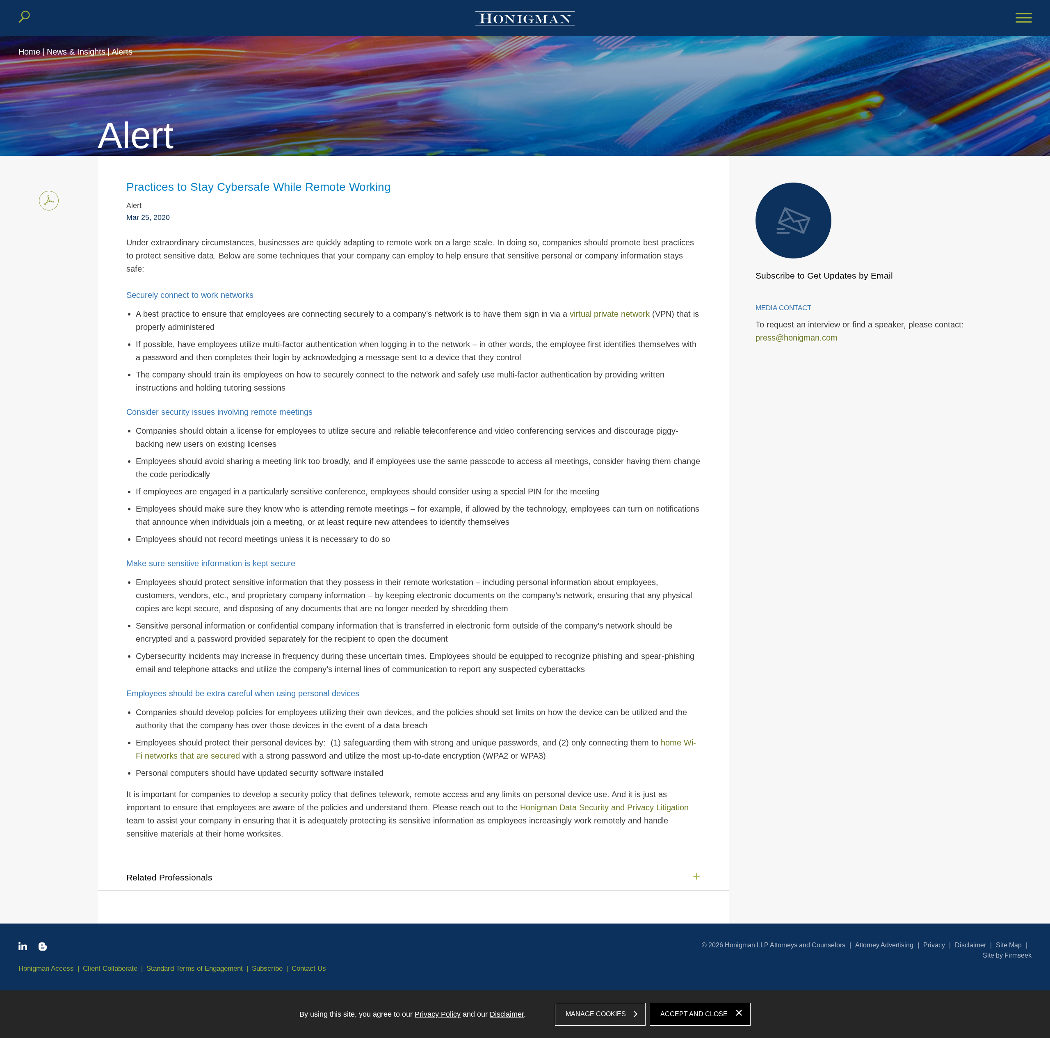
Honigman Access (46, 968)
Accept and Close (694, 1014)
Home (29, 51)
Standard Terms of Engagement (194, 968)
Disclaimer (970, 945)
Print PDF (49, 200)
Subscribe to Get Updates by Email (824, 275)
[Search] (24, 17)
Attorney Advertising (884, 945)
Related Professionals (169, 877)
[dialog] (525, 1014)
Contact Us (309, 968)
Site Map (1009, 945)
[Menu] (1024, 18)
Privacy (934, 945)
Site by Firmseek (1007, 955)
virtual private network (610, 313)
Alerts (122, 51)
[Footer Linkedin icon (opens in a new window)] (22, 947)
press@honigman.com (797, 337)
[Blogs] (43, 948)
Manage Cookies (596, 1014)
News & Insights (76, 51)
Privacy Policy (438, 1014)
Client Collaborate (110, 968)
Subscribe (267, 968)
